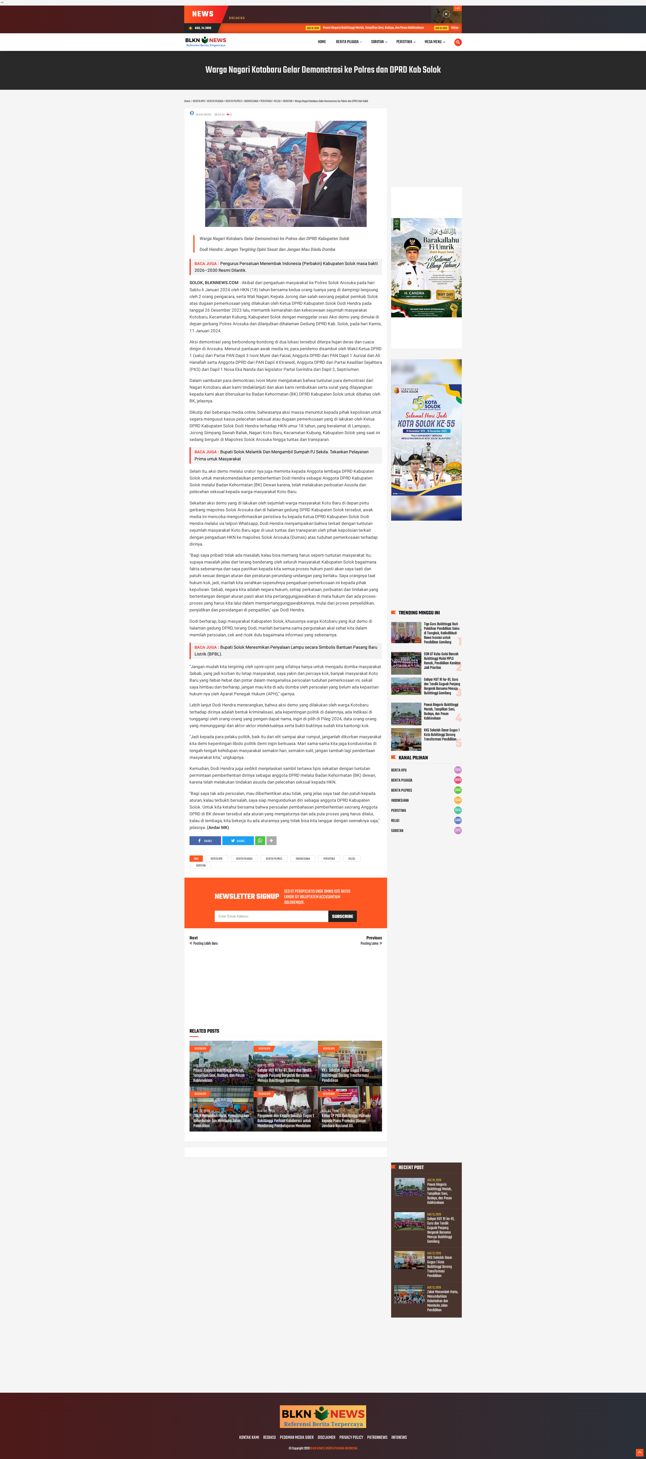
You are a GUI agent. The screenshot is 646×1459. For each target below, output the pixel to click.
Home (322, 42)
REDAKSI (269, 1438)
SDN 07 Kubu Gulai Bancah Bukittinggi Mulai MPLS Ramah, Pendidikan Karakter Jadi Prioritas (442, 661)
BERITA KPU (217, 858)
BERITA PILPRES (274, 858)
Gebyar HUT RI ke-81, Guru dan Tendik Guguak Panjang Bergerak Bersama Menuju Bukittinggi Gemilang (452, 28)
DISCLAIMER (326, 1438)
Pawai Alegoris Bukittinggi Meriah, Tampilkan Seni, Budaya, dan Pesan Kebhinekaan (313, 28)
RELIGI (351, 858)
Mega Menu (433, 42)
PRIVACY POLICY (351, 1438)
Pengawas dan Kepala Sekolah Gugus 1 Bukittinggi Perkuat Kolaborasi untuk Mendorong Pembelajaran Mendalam (285, 1121)
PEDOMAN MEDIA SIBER (297, 1438)
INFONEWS (399, 1438)
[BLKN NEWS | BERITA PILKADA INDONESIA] (323, 1427)
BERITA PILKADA (244, 858)
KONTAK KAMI (249, 1438)
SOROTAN (201, 865)
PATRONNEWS (377, 1438)
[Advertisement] (286, 989)
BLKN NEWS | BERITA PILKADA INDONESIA (333, 1448)
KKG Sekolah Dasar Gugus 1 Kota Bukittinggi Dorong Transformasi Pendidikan (345, 1075)
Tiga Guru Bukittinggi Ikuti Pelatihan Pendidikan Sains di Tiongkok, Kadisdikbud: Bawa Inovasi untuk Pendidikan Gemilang (442, 633)
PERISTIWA (329, 858)
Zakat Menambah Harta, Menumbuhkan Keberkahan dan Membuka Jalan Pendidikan (221, 1121)
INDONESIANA (303, 858)
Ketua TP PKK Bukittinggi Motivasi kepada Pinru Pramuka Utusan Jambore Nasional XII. (346, 1121)
